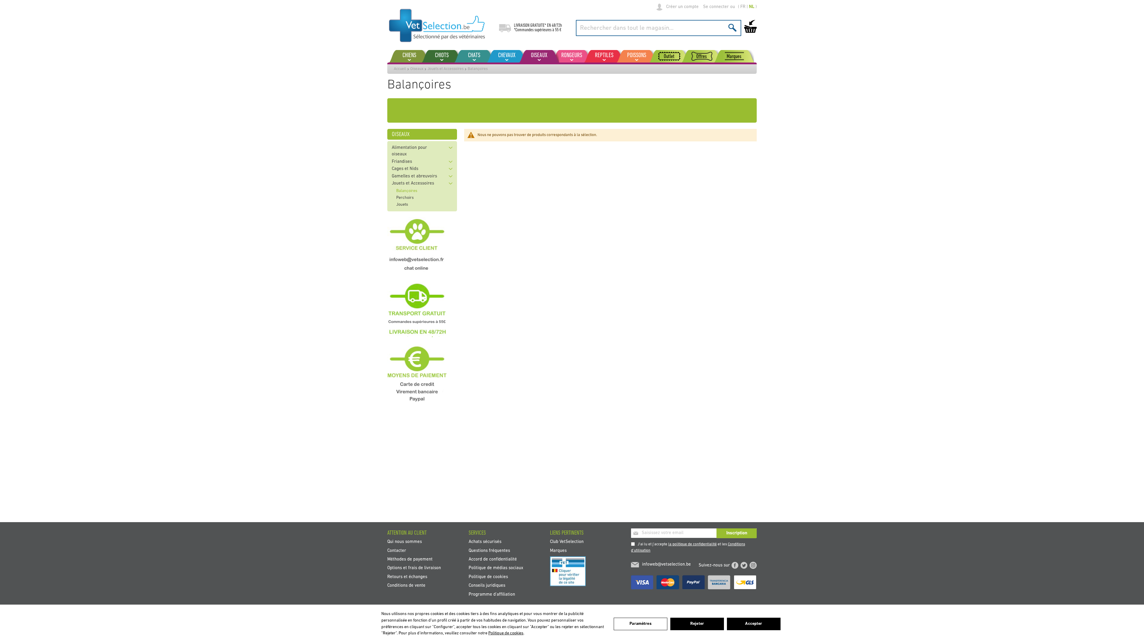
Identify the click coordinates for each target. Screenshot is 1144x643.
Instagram (753, 565)
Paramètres (640, 624)
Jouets (402, 204)
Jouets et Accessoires (446, 69)
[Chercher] (732, 28)
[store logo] (437, 25)
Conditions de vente (406, 585)
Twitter (744, 565)
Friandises (402, 162)
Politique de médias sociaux (496, 568)
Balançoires (406, 191)
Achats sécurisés (485, 542)
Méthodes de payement (410, 559)
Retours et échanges (407, 577)
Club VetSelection (567, 542)
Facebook (735, 565)
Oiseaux (416, 69)
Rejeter (697, 624)
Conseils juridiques (487, 585)
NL (751, 7)
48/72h (557, 25)
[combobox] (658, 28)
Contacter (396, 550)
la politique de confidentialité (692, 544)
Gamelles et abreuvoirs (414, 176)
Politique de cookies (488, 577)
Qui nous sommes (404, 542)
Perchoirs (405, 198)
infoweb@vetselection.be (666, 564)
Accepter (753, 624)
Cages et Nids (405, 169)
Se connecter (716, 7)
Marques (558, 550)
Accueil (400, 69)
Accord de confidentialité (493, 559)
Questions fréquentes (489, 550)
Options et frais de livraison (414, 568)
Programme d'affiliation (492, 594)
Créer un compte (682, 7)
